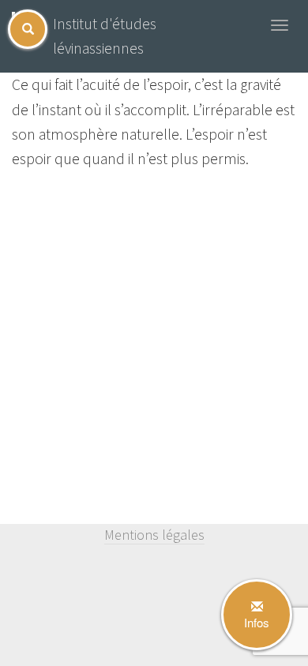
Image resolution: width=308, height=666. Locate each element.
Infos (256, 622)
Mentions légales (154, 535)
